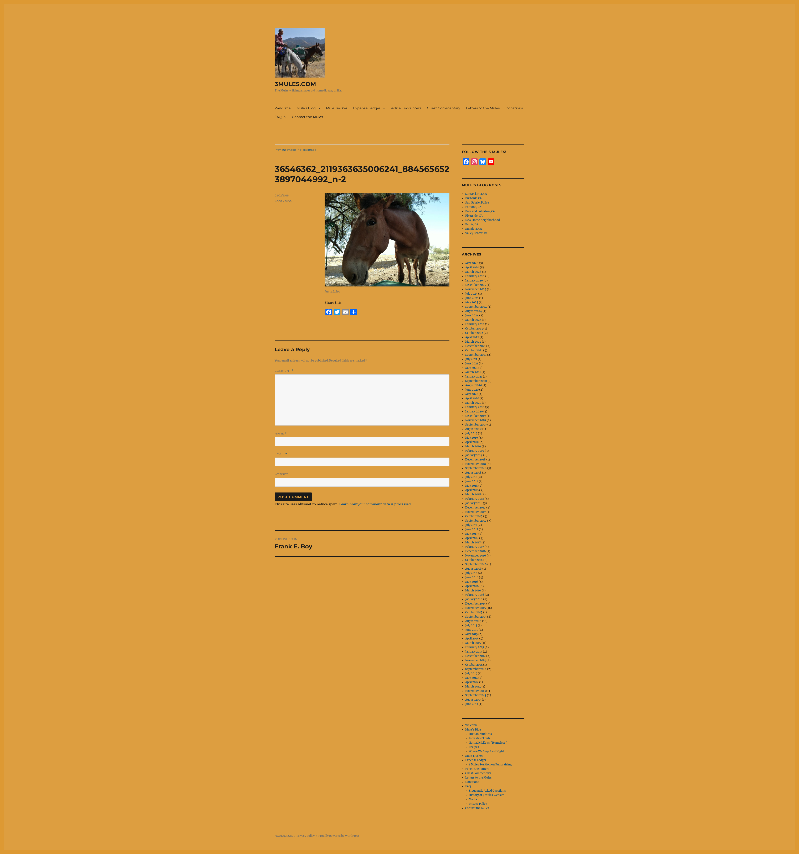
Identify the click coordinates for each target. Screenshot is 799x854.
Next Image (308, 149)
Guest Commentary (443, 108)
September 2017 (475, 520)
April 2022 (472, 337)
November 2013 (475, 691)
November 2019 (475, 420)
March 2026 (473, 272)
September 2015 (475, 616)
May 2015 (471, 634)
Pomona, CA (473, 207)
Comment (284, 371)
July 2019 (471, 433)
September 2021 (475, 355)
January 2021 (473, 376)
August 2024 (473, 311)
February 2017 (474, 547)
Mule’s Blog (306, 108)
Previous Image (285, 149)
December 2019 (475, 416)
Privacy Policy (478, 804)
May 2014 (471, 678)
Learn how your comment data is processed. (375, 504)
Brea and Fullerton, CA (480, 211)
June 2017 (471, 529)
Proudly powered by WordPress (339, 836)
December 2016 (475, 551)
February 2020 (474, 407)
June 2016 (471, 577)
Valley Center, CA (476, 233)
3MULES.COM (295, 84)
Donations (514, 108)
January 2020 (474, 411)
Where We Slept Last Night (486, 751)
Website (282, 474)
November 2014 (475, 660)
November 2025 (475, 289)
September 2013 (475, 695)
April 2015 (472, 638)
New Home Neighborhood (482, 220)
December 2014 (475, 656)
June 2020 (472, 389)
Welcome (283, 108)
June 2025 (472, 298)
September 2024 (476, 307)
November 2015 (475, 608)
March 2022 (473, 341)
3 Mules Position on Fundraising (490, 764)
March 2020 (473, 403)
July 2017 (471, 525)
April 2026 (472, 267)
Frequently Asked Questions (487, 790)
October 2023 (474, 328)
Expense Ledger (366, 108)
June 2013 (471, 704)
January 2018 (473, 503)
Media (473, 799)
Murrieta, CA (473, 229)
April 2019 (472, 442)
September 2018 (475, 468)
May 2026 (471, 263)
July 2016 (471, 573)
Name (281, 433)
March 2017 (473, 542)
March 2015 (473, 643)
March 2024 (473, 320)
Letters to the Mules (483, 108)
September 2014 (475, 669)
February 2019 (474, 451)
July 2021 (471, 359)
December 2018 (475, 459)
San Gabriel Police (477, 202)
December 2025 (475, 285)
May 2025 (471, 302)
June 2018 (471, 481)
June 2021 (471, 363)
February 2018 (474, 499)
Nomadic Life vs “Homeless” (488, 742)
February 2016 (474, 595)
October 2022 (474, 333)
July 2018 (471, 477)
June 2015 (471, 630)
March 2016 (473, 590)
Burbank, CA (473, 198)
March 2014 (473, 686)
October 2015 (474, 612)
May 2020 (471, 394)
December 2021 (475, 346)
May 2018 (471, 485)
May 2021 (471, 368)
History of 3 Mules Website (486, 795)
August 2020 (473, 385)
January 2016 (474, 599)
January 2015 (473, 651)
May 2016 (471, 582)
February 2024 (474, 324)
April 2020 (472, 398)
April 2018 (472, 490)
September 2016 (476, 564)
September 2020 (476, 381)
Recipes (474, 747)
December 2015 (475, 603)
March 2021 (473, 372)
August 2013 (473, 699)
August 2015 (473, 621)
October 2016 (474, 560)
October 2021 (474, 350)
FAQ (278, 117)
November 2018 (475, 464)
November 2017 (475, 512)
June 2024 (472, 315)
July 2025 (471, 293)
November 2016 (475, 555)
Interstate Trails (479, 738)
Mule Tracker (336, 108)
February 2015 (474, 647)
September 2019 (476, 424)
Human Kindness (480, 734)
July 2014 (471, 673)
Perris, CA (471, 224)
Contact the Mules (307, 117)
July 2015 (471, 625)
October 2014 (474, 664)
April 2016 (472, 586)
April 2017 (472, 538)
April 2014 (472, 682)
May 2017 (471, 534)
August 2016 (473, 568)
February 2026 (475, 276)
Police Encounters (406, 108)
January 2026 (474, 280)
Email (281, 454)
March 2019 (473, 446)
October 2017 (474, 516)
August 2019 (473, 429)
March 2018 (473, 494)
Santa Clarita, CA (476, 194)
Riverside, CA (474, 215)
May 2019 (471, 437)
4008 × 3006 (283, 201)
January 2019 (474, 455)
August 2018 (473, 472)
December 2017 (475, 507)
